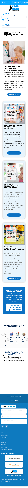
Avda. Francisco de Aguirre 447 (11, 15)
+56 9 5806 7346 (8, 25)
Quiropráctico (4, 447)
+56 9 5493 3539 (7, 416)
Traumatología (4, 435)
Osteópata (3, 444)
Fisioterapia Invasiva (5, 440)
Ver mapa (6, 411)
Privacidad (3, 484)
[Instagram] (6, 426)
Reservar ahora (14, 400)
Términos (9, 484)
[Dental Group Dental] (14, 458)
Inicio (2, 432)
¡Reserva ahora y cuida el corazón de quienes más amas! (15, 307)
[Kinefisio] (14, 465)
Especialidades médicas (6, 449)
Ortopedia (3, 442)
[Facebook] (2, 426)
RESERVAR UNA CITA (14, 94)
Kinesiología (4, 437)
